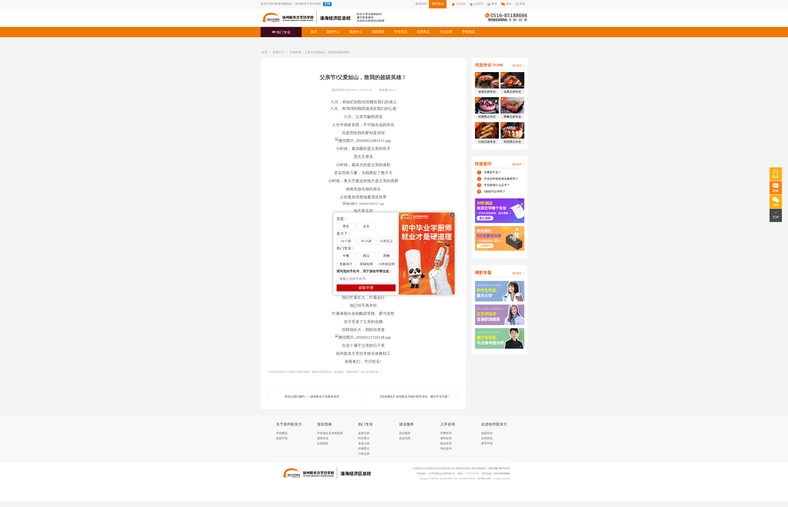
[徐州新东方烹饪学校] (306, 17)
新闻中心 (333, 32)
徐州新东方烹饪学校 (308, 4)
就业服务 (405, 433)
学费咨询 (446, 433)
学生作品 (400, 32)
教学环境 (487, 443)
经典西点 (364, 448)
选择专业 (323, 438)
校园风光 (487, 433)
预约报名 (437, 4)
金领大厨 (364, 443)
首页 (313, 32)
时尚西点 (364, 438)
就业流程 (405, 438)
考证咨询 (446, 448)
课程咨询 (446, 438)
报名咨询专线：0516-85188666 (506, 17)
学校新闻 (295, 52)
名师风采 (423, 32)
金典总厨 (364, 433)
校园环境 (281, 438)
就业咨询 (446, 443)
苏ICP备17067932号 (499, 468)
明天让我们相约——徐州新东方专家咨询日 (312, 396)
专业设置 (445, 32)
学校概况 (468, 32)
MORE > (518, 66)
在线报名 (323, 443)
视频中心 (355, 32)
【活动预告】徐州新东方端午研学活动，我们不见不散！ (414, 396)
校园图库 (378, 32)
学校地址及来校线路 (330, 433)
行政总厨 (364, 453)
